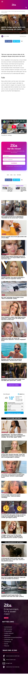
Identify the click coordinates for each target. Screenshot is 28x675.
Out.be (6, 643)
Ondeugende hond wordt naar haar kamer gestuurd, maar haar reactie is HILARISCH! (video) (12, 560)
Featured (19, 174)
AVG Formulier (8, 629)
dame (11, 174)
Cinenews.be (7, 641)
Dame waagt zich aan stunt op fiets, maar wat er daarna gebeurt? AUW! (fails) (23, 189)
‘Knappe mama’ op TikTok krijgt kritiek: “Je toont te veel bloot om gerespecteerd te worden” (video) (12, 536)
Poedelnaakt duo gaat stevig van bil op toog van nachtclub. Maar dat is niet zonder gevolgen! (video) (13, 516)
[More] (22, 41)
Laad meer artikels (14, 385)
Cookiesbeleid (8, 627)
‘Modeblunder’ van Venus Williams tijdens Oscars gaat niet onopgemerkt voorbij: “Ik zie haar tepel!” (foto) (13, 436)
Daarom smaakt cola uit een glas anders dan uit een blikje (14, 237)
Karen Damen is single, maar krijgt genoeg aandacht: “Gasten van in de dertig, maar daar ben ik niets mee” (13, 318)
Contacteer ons (8, 639)
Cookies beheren (8, 633)
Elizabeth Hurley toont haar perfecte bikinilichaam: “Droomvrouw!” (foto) (11, 360)
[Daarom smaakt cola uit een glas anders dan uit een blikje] (14, 227)
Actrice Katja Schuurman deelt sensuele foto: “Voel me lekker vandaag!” (10, 496)
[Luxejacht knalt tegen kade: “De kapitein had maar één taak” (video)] (14, 587)
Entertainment (5, 314)
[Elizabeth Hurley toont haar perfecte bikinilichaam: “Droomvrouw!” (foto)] (14, 350)
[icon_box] (11, 656)
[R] (2, 36)
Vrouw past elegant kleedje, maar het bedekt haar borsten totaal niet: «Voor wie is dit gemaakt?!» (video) (13, 456)
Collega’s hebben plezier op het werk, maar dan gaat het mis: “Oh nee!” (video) (10, 189)
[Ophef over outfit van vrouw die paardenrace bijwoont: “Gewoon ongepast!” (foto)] (14, 329)
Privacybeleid (8, 631)
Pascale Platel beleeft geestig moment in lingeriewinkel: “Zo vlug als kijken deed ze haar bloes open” (13, 257)
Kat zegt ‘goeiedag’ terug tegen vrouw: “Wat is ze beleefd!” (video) (12, 298)
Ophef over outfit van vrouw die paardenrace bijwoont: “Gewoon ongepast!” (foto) (13, 339)
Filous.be (6, 646)
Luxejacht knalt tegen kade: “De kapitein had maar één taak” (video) (12, 595)
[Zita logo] (14, 5)
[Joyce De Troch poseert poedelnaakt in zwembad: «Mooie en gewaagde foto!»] (14, 467)
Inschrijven (14, 163)
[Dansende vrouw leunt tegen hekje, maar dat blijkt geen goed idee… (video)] (14, 370)
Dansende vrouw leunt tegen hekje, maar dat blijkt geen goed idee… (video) (13, 380)
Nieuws (6, 11)
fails (15, 174)
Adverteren (7, 635)
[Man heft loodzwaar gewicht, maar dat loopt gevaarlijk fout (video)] (14, 569)
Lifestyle (4, 234)
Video (9, 11)
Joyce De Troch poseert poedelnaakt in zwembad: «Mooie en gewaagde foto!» (12, 476)
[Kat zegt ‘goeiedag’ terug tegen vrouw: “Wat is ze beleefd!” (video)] (14, 288)
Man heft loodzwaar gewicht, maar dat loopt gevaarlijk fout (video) (13, 578)
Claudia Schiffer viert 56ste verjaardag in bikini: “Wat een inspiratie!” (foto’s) (12, 278)
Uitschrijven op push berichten (13, 637)
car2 (8, 174)
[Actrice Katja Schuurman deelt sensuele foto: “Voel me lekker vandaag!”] (14, 487)
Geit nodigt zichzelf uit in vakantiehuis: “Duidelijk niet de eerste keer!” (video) (12, 217)
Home (2, 11)
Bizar (3, 335)
